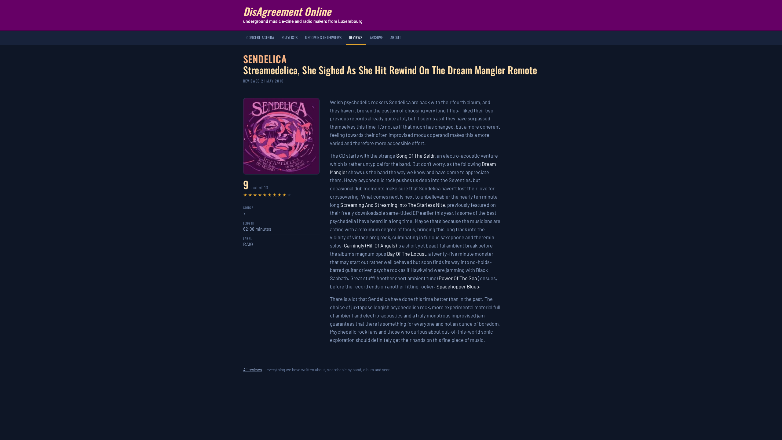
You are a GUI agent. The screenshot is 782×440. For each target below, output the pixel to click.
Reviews (356, 37)
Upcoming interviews (323, 37)
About (395, 37)
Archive (376, 37)
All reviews (252, 369)
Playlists (290, 37)
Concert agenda (260, 37)
